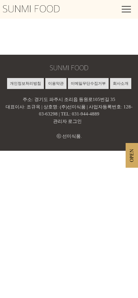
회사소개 (120, 83)
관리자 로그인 (67, 121)
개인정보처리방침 (25, 83)
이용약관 (56, 83)
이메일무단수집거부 (88, 83)
